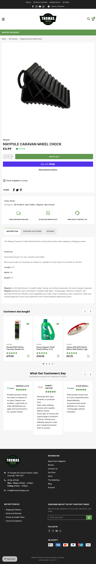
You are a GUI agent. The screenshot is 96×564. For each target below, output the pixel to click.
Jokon (69, 344)
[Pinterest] (20, 190)
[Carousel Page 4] (52, 363)
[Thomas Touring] (48, 19)
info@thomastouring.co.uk (18, 490)
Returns (66, 2)
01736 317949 (13, 480)
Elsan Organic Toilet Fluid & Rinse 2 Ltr (46, 348)
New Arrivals (49, 205)
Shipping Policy (55, 2)
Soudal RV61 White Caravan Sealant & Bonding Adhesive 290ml (17, 349)
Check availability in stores (17, 181)
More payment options (48, 170)
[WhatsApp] (43, 6)
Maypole (6, 140)
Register (61, 6)
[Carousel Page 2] (46, 363)
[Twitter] (36, 6)
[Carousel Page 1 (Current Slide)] (43, 363)
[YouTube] (40, 6)
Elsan (39, 344)
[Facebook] (33, 6)
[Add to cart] (28, 356)
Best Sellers (30, 205)
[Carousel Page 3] (49, 363)
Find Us (28, 2)
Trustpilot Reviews (40, 2)
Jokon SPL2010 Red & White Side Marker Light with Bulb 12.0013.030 (77, 349)
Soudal (9, 344)
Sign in (54, 6)
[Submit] (89, 517)
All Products (19, 205)
